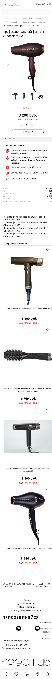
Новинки (30, 583)
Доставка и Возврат (27, 603)
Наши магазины (27, 607)
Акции (21, 583)
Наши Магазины (41, 585)
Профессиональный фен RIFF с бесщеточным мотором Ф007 (28, 308)
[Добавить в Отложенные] (47, 249)
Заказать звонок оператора (16, 648)
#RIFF (14, 583)
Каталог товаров (7, 585)
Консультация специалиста (27, 610)
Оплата (27, 600)
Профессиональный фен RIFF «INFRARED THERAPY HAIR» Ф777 (28, 548)
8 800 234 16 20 (43, 3)
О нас (49, 585)
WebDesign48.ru (46, 629)
